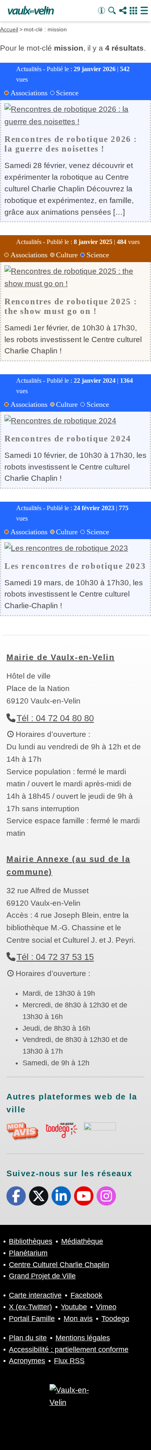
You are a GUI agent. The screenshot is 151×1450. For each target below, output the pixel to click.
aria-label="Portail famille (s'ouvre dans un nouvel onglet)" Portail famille (100, 1130)
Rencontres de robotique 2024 (67, 438)
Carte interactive (35, 1295)
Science (67, 93)
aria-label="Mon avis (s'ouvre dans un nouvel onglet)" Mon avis (22, 1131)
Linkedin (61, 1196)
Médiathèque (82, 1241)
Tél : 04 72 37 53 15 (55, 957)
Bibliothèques (30, 1241)
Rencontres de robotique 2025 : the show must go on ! (70, 306)
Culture (67, 255)
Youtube (83, 1196)
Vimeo (106, 1307)
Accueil (9, 29)
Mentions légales (83, 1338)
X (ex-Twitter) (38, 1196)
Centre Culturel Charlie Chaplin (59, 1265)
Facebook (16, 1196)
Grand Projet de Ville (42, 1276)
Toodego (115, 1319)
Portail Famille (32, 1319)
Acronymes (27, 1361)
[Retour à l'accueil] (30, 11)
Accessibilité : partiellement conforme (68, 1349)
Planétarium (28, 1253)
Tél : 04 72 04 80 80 (55, 718)
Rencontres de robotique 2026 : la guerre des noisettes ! (70, 143)
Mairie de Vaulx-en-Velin (60, 657)
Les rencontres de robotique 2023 (75, 565)
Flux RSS (69, 1361)
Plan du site (28, 1338)
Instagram (106, 1196)
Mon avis (78, 1319)
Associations (29, 93)
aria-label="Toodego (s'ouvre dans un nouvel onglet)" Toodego (61, 1130)
